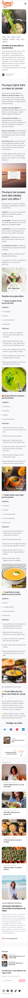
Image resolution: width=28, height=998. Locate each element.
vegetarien (5, 41)
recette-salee (5, 39)
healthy (13, 36)
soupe (18, 39)
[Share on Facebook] (11, 729)
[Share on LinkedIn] (23, 729)
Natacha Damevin (10, 73)
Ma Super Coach (9, 993)
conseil (4, 36)
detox (9, 36)
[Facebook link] (8, 990)
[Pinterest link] (11, 990)
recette (18, 36)
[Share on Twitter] (5, 729)
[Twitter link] (19, 990)
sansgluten (12, 39)
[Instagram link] (4, 990)
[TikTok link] (15, 990)
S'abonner (22, 980)
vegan (22, 39)
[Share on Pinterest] (17, 729)
